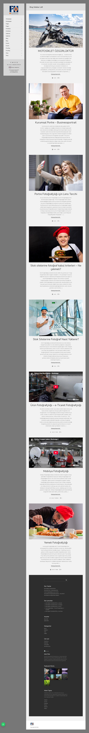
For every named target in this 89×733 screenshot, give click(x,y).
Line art (45, 701)
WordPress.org (47, 646)
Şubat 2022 (46, 620)
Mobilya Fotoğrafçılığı (56, 471)
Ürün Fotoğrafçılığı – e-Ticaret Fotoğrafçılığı (55, 405)
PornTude (61, 611)
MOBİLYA (57, 498)
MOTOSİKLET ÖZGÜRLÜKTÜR (56, 51)
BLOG (55, 77)
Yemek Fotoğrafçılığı (56, 542)
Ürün (57, 432)
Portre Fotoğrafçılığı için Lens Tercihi (56, 194)
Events (7, 43)
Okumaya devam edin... (56, 74)
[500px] (17, 62)
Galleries (8, 33)
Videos (45, 708)
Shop (7, 53)
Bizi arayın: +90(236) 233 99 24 (14, 64)
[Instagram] (15, 62)
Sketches (46, 706)
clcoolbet (47, 609)
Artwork (45, 700)
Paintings (46, 703)
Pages (7, 23)
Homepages (9, 19)
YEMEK (57, 569)
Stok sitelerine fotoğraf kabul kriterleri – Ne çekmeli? (55, 267)
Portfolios (8, 28)
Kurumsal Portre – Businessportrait (55, 122)
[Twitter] (13, 62)
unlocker (60, 603)
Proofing (8, 48)
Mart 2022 (46, 619)
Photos (45, 705)
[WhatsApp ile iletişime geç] (3, 724)
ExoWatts (60, 604)
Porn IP (60, 606)
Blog (7, 38)
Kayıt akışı (46, 642)
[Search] (66, 580)
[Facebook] (10, 62)
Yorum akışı (46, 644)
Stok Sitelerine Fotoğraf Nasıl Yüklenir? (56, 339)
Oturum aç (46, 641)
